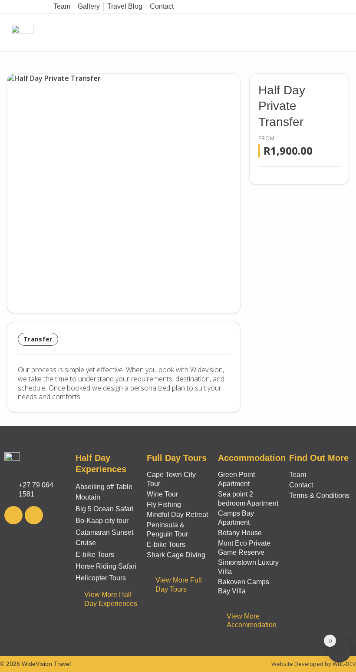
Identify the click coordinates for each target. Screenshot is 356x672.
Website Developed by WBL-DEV (313, 664)
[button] (348, 32)
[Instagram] (34, 515)
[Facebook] (13, 515)
